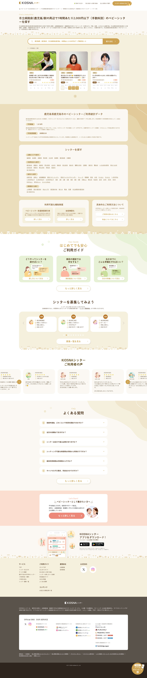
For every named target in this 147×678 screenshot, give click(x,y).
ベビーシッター (79, 26)
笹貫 (69, 189)
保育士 (36, 177)
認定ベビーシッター (53, 177)
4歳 (71, 179)
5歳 (75, 179)
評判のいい (37, 182)
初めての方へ (79, 3)
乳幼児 (96, 179)
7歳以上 (84, 179)
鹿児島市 (29, 165)
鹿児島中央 (54, 189)
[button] (63, 335)
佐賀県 (34, 158)
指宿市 (59, 165)
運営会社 (21, 653)
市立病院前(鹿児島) (78, 189)
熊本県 (45, 158)
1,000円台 (114, 177)
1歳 (60, 179)
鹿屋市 (36, 165)
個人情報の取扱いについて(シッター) (41, 653)
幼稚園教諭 (42, 177)
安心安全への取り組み (91, 3)
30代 (109, 179)
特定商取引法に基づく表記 (25, 655)
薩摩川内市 (78, 165)
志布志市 (29, 167)
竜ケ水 (61, 189)
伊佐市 (48, 167)
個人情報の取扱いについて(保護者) (60, 653)
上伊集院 (29, 189)
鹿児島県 (62, 158)
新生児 (90, 179)
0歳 (56, 179)
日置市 (85, 165)
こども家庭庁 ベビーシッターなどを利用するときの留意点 (110, 653)
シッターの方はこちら (121, 3)
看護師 (87, 177)
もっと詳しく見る (73, 481)
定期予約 (29, 177)
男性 (91, 177)
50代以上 (30, 182)
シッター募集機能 (85, 308)
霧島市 (96, 165)
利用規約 (27, 653)
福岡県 (29, 158)
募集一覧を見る (73, 341)
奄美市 (36, 167)
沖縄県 (69, 158)
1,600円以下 (31, 179)
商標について (37, 655)
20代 (104, 179)
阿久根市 (47, 165)
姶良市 (53, 167)
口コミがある (46, 182)
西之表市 (65, 165)
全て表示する (31, 170)
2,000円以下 (40, 179)
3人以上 (107, 177)
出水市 (53, 165)
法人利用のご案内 (105, 3)
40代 (114, 179)
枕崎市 (41, 165)
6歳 (79, 179)
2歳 (64, 179)
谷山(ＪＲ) (46, 189)
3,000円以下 (50, 179)
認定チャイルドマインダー (68, 177)
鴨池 (65, 189)
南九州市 (41, 167)
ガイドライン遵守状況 (88, 653)
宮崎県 (56, 158)
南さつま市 (113, 165)
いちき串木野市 (104, 165)
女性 (95, 177)
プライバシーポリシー (76, 653)
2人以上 (101, 177)
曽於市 (91, 165)
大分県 (51, 158)
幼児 (100, 179)
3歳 (68, 179)
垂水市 (71, 165)
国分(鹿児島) (37, 189)
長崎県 (40, 158)
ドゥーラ (80, 177)
